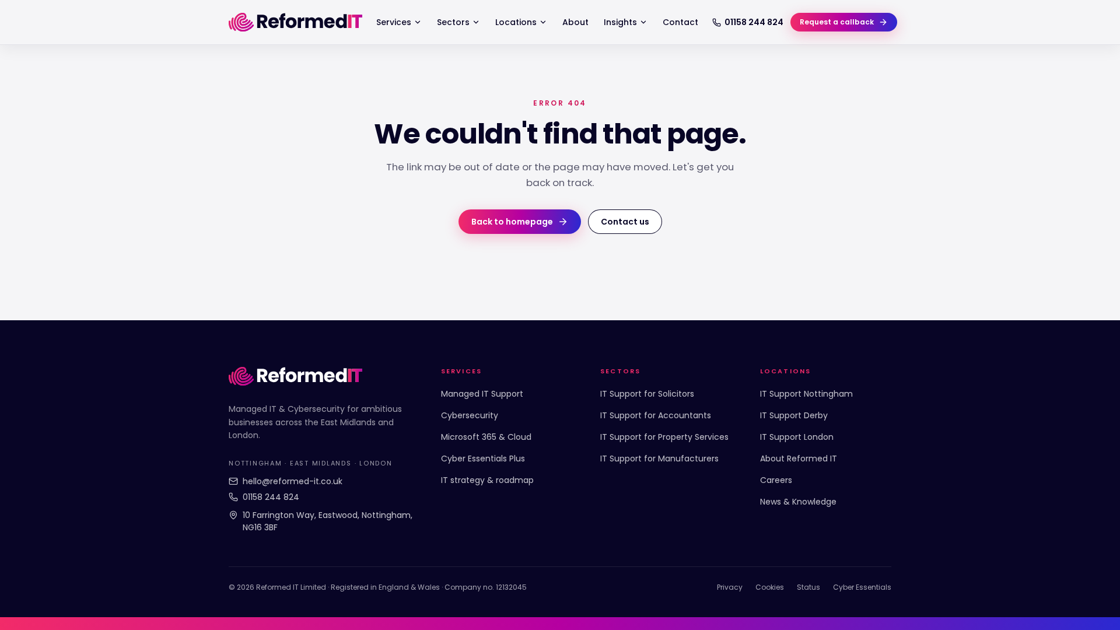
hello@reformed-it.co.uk (292, 481)
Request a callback (837, 22)
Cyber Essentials (862, 587)
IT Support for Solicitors (647, 394)
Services (393, 22)
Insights (620, 22)
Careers (776, 480)
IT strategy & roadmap (487, 480)
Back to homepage (512, 222)
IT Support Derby (794, 415)
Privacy (730, 587)
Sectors (453, 22)
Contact (680, 22)
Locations (516, 22)
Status (808, 587)
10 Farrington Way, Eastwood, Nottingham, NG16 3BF (327, 521)
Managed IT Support (482, 394)
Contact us (625, 222)
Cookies (769, 587)
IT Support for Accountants (655, 415)
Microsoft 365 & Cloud (486, 437)
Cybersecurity (469, 415)
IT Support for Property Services (664, 437)
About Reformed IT (798, 458)
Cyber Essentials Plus (483, 458)
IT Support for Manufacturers (659, 458)
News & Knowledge (798, 502)
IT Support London (797, 437)
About (575, 22)
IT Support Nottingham (806, 394)
